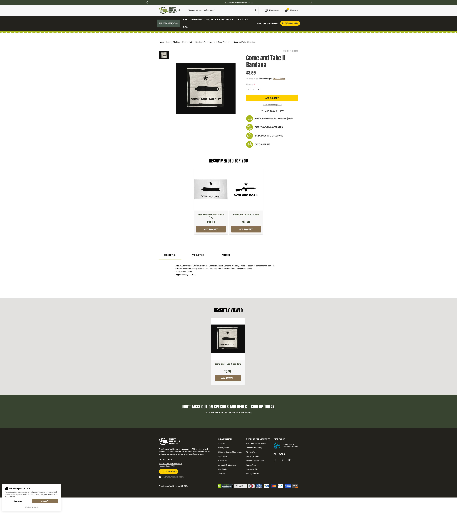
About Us (243, 19)
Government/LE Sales (202, 19)
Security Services (252, 473)
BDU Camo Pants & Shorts (256, 443)
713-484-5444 (170, 471)
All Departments (168, 23)
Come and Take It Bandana (227, 364)
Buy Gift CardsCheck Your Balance (290, 445)
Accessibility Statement (227, 465)
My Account (274, 10)
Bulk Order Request (225, 19)
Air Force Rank (251, 452)
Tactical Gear (251, 465)
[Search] (255, 10)
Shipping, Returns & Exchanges (230, 452)
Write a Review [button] (279, 78)
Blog (185, 27)
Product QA (198, 255)
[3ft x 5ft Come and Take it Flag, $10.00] (211, 189)
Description (170, 255)
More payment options (272, 105)
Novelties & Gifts (252, 469)
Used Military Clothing (254, 448)
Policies (225, 255)
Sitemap (221, 473)
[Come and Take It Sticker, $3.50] (246, 189)
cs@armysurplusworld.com (173, 477)
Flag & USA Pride (252, 456)
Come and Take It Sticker (246, 214)
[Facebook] (275, 460)
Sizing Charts (223, 456)
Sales (186, 19)
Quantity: (249, 84)
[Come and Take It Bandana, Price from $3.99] (228, 339)
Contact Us (222, 461)
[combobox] (222, 10)
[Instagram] (289, 460)
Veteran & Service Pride (255, 461)
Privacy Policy (223, 448)
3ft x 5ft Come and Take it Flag (211, 216)
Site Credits (222, 469)
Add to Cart (211, 229)
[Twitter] (282, 460)
